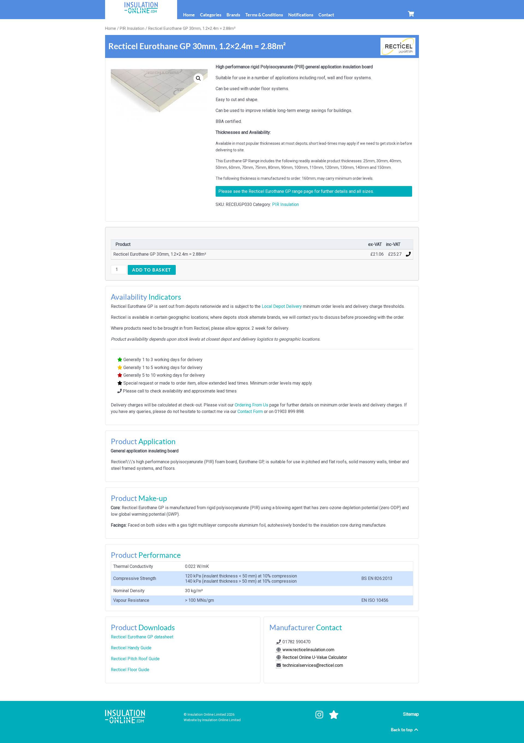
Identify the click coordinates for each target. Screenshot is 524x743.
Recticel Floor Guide (130, 669)
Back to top (402, 729)
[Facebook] (305, 715)
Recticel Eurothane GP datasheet (142, 636)
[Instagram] (320, 715)
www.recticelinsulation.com (307, 649)
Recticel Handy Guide (131, 647)
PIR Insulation (132, 28)
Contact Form (250, 411)
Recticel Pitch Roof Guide (135, 658)
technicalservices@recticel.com (312, 665)
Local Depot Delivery (282, 306)
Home (110, 28)
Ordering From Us (251, 405)
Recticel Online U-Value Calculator (314, 657)
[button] (198, 78)
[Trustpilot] (334, 715)
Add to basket (151, 269)
